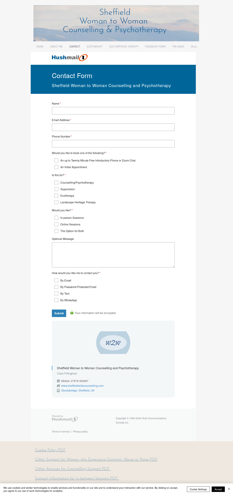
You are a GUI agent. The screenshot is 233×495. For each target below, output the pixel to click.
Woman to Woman (116, 21)
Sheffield (116, 12)
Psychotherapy (141, 30)
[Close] (229, 489)
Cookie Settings (198, 489)
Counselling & (89, 30)
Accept (218, 489)
